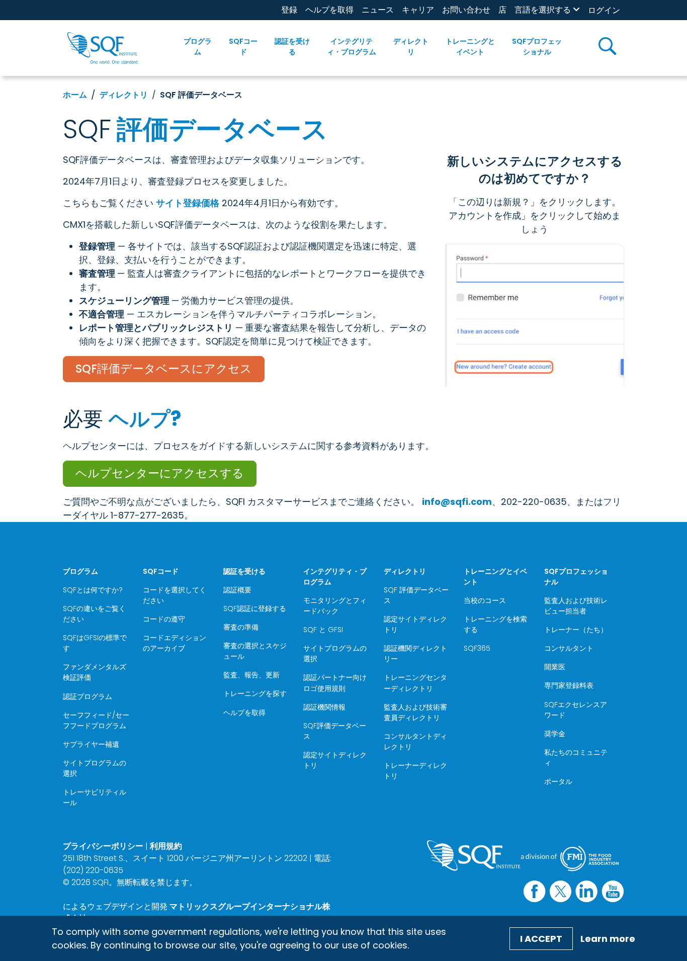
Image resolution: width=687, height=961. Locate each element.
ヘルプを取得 (329, 10)
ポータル (558, 781)
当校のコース (485, 600)
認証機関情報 (324, 707)
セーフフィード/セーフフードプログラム (96, 720)
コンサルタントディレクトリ (415, 741)
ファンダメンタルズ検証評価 (94, 672)
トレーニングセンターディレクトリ (415, 682)
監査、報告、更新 (251, 675)
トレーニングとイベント (470, 46)
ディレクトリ (410, 46)
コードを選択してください (174, 595)
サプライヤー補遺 (91, 744)
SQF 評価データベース (416, 595)
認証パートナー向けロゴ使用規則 (335, 682)
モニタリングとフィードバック (335, 605)
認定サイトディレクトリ (335, 760)
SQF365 (477, 648)
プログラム (198, 46)
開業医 (554, 667)
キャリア (418, 10)
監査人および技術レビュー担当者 (576, 605)
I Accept (541, 938)
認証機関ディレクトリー (415, 653)
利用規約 (166, 846)
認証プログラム (87, 696)
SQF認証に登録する (254, 608)
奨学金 (554, 734)
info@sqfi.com (457, 501)
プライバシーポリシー (103, 846)
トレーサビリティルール (94, 797)
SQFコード (243, 46)
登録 (289, 10)
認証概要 (237, 590)
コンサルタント (568, 648)
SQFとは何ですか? (93, 590)
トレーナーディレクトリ (415, 770)
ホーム (75, 95)
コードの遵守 (164, 619)
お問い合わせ (466, 10)
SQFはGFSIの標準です (95, 643)
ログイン (604, 10)
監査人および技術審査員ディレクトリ (415, 712)
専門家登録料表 (568, 685)
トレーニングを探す (255, 693)
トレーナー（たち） (576, 630)
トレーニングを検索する (495, 624)
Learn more (607, 938)
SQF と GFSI (323, 630)
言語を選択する (542, 10)
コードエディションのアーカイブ (174, 643)
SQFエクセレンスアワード (575, 710)
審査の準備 (241, 627)
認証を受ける (292, 46)
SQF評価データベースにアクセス (163, 369)
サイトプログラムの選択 (94, 768)
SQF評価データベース (334, 731)
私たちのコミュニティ (576, 757)
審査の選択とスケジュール (255, 651)
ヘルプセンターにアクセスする (159, 473)
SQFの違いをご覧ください (94, 613)
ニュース (378, 10)
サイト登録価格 (187, 203)
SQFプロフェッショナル (537, 46)
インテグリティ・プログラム (351, 46)
